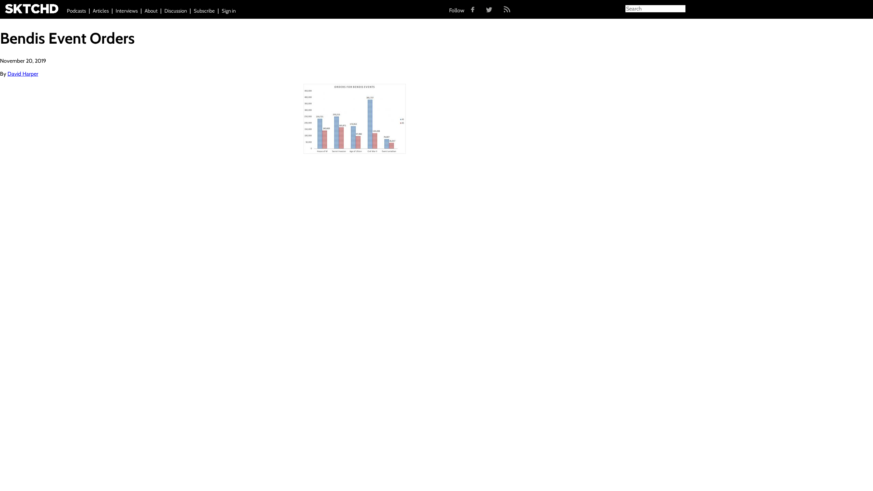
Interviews (127, 11)
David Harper (23, 74)
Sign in (229, 11)
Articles (101, 11)
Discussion (175, 11)
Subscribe (204, 11)
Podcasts (76, 11)
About (151, 11)
